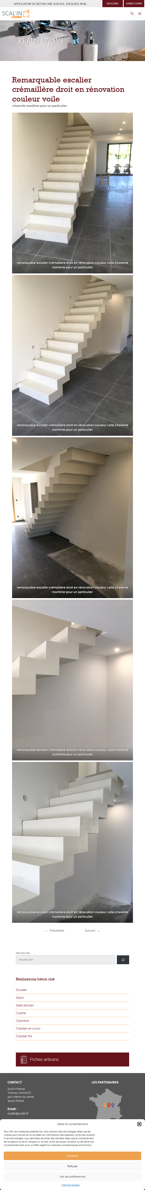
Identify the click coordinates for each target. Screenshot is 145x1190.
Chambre (22, 1021)
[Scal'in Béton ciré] (15, 13)
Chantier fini (24, 1036)
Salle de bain (25, 1005)
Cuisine (21, 1013)
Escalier (21, 990)
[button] (139, 1124)
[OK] (123, 959)
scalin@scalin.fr (18, 1113)
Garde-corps (134, 3)
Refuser (72, 1166)
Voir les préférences (72, 1176)
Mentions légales (71, 1185)
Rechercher (23, 953)
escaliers (112, 3)
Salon (20, 997)
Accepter (73, 1156)
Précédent (57, 930)
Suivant (90, 930)
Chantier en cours (28, 1028)
